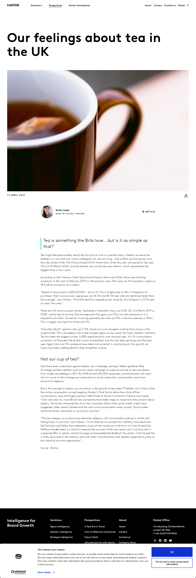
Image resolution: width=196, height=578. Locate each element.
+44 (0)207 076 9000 (166, 533)
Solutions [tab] (35, 5)
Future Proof (91, 537)
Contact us (170, 5)
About (148, 5)
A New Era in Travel (95, 527)
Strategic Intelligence (61, 537)
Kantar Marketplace (79, 5)
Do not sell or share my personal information (172, 562)
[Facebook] (160, 541)
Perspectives (55, 5)
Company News (127, 543)
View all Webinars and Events (100, 532)
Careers (158, 5)
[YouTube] (165, 541)
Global (181, 5)
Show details (44, 572)
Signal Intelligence (60, 527)
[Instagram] (155, 541)
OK (172, 552)
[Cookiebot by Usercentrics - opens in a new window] (18, 572)
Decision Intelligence (61, 532)
